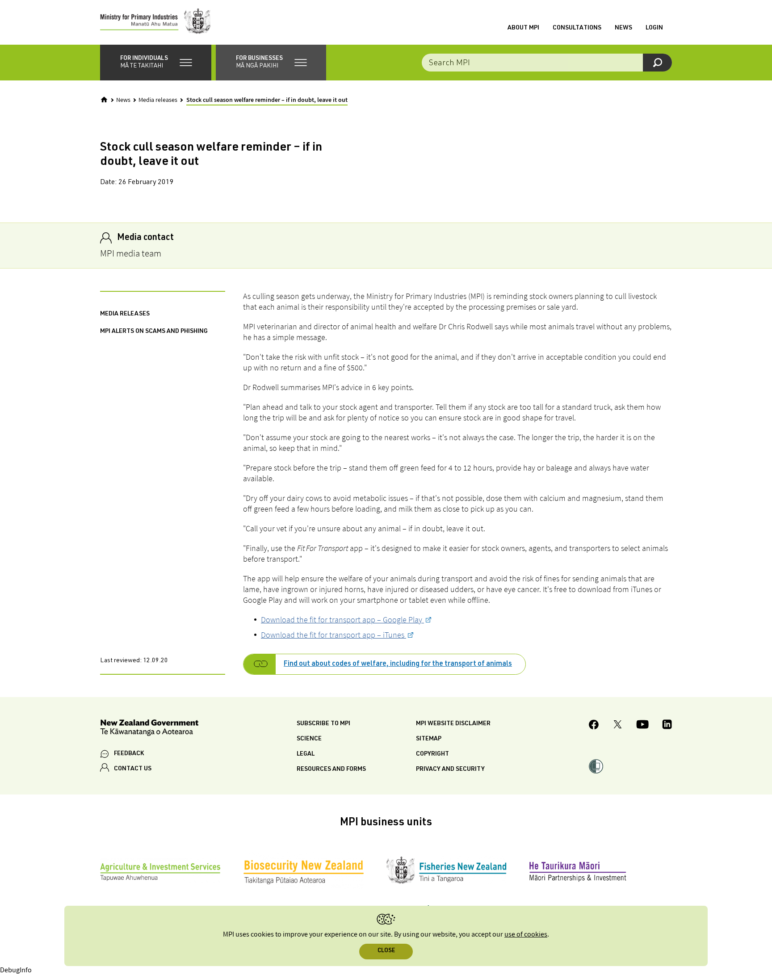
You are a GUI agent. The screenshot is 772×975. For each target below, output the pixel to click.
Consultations (577, 28)
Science (309, 739)
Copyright (432, 754)
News (623, 28)
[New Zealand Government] (149, 729)
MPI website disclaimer (453, 724)
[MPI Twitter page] (618, 725)
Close (386, 951)
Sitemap (428, 739)
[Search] (657, 62)
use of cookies (525, 934)
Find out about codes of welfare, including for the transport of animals (398, 664)
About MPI (523, 28)
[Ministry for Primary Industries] (155, 22)
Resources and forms (331, 769)
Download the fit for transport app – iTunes (333, 635)
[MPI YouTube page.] (642, 725)
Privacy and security (450, 769)
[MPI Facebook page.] (594, 725)
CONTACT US (132, 769)
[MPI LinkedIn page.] (667, 725)
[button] (155, 62)
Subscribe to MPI (323, 724)
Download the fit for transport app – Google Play (342, 619)
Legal (306, 754)
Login (654, 28)
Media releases (157, 100)
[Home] (104, 100)
